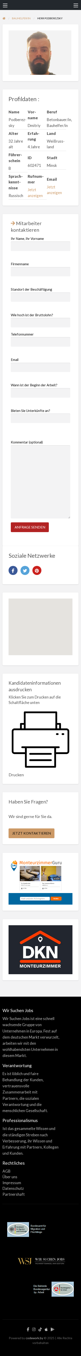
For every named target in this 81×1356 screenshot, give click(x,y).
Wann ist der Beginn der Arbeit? (34, 385)
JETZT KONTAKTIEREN (31, 833)
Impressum (11, 1183)
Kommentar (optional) (27, 442)
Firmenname (20, 264)
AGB (6, 1171)
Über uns (9, 1177)
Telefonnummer (22, 334)
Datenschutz (13, 1188)
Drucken (16, 775)
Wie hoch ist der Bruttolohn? (32, 315)
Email (14, 360)
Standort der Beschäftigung (31, 289)
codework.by (34, 1338)
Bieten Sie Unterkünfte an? (30, 411)
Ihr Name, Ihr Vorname (27, 238)
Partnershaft (13, 1194)
